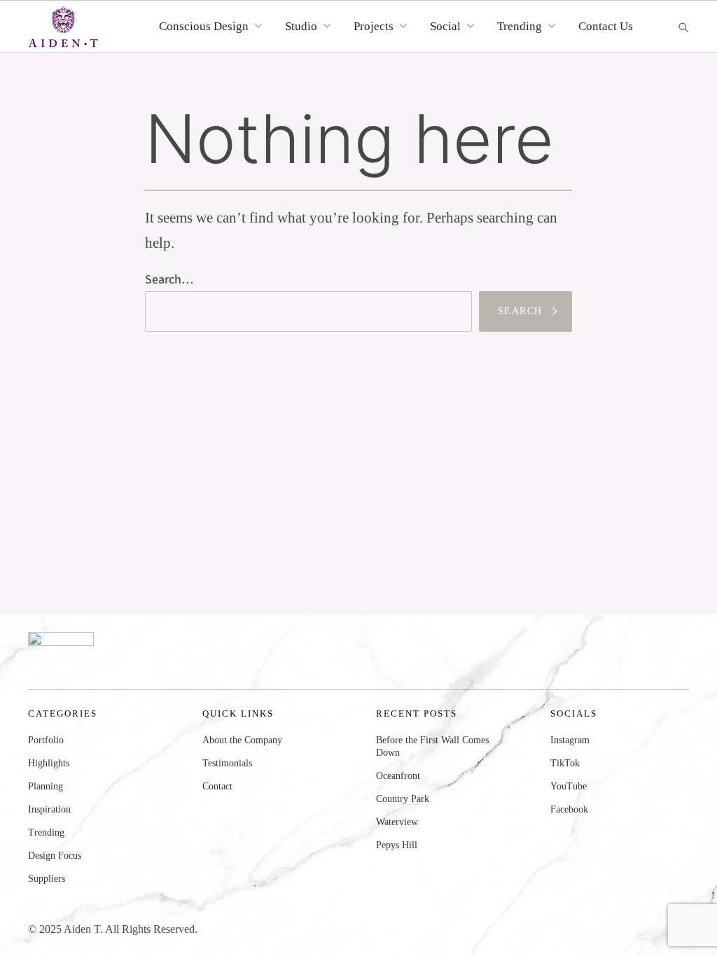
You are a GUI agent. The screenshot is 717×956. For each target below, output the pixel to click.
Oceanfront (398, 776)
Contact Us (605, 26)
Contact (217, 786)
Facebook (569, 809)
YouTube (568, 786)
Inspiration (49, 809)
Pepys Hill (396, 845)
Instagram (570, 740)
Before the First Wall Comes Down (432, 746)
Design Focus (54, 855)
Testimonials (227, 763)
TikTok (565, 763)
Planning (45, 786)
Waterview (397, 822)
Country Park (402, 799)
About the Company (242, 740)
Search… (169, 279)
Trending (46, 832)
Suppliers (46, 878)
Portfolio (46, 740)
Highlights (48, 763)
